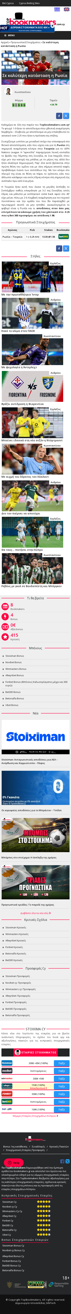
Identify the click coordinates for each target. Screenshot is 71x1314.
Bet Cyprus (8, 3)
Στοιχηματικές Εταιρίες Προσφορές (25, 1150)
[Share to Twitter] (66, 118)
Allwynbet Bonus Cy (13, 1256)
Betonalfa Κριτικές (15, 953)
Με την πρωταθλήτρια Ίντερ (20, 294)
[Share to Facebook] (59, 118)
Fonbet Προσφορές (16, 1002)
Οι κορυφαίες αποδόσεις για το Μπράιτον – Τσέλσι (31, 810)
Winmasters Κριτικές (16, 934)
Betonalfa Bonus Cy (13, 1270)
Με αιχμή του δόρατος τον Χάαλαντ (25, 476)
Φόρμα (19, 100)
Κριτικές (15, 637)
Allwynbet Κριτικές (15, 940)
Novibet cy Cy (9, 1206)
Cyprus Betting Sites (29, 3)
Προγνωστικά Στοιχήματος (25, 42)
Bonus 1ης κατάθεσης (15, 1146)
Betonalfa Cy (9, 1230)
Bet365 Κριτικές (14, 960)
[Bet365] (63, 236)
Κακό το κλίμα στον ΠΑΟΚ (18, 331)
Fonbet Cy (7, 1220)
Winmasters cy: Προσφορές (20, 989)
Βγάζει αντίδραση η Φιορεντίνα (22, 404)
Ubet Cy (6, 1234)
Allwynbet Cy (9, 1216)
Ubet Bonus (11, 705)
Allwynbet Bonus (14, 675)
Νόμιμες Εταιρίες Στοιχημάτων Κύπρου (35, 1115)
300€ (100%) (38, 1094)
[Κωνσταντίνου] (32, 349)
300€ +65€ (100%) (38, 1063)
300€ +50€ (38, 1078)
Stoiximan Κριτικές (15, 927)
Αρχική (5, 42)
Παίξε (61, 1063)
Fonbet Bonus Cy (11, 1261)
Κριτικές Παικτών (59, 1146)
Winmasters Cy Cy (12, 1211)
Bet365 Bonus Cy (11, 1265)
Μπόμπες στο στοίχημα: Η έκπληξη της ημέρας (28, 857)
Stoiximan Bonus (14, 655)
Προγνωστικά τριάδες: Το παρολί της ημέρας (27, 904)
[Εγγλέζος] (32, 276)
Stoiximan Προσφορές (17, 976)
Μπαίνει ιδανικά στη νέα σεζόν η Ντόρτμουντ (32, 440)
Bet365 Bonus (13, 692)
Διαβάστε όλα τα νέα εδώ (34, 913)
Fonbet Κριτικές (14, 947)
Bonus (14, 617)
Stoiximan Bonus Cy (13, 1245)
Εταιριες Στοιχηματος (38, 1052)
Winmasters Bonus (15, 668)
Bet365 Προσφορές (15, 1008)
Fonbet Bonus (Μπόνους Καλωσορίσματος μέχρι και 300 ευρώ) (36, 683)
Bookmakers (18, 607)
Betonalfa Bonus (14, 698)
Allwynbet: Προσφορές (17, 995)
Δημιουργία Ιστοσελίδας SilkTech (35, 1303)
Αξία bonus (17, 627)
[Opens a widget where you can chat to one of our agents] (14, 1163)
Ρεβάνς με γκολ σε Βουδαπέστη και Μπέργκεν (31, 586)
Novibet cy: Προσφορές (18, 982)
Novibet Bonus (13, 662)
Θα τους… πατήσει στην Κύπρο (22, 549)
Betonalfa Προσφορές (17, 1015)
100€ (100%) (38, 1109)
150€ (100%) (38, 1086)
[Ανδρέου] (32, 313)
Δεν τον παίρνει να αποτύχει (20, 513)
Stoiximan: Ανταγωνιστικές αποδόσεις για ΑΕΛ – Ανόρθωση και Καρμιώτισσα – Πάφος (29, 761)
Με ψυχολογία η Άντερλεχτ (19, 367)
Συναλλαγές (38, 1146)
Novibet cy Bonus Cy (13, 1250)
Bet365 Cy (7, 1225)
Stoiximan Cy (9, 1201)
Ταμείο (53, 100)
